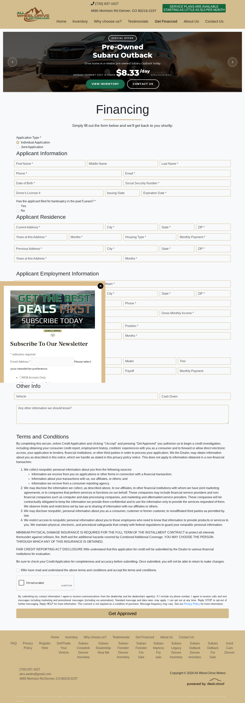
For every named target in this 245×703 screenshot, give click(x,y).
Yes (23, 206)
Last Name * (170, 163)
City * (110, 227)
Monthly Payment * (192, 237)
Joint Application (32, 147)
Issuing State (116, 193)
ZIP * (201, 227)
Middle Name (98, 163)
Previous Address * (29, 248)
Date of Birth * (25, 183)
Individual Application (35, 142)
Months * (76, 237)
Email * (130, 173)
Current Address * (28, 227)
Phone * (21, 173)
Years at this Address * (31, 237)
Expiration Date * (154, 193)
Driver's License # (28, 193)
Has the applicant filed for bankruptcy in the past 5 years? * (56, 201)
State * (166, 227)
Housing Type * (135, 237)
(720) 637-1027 (106, 4)
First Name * (24, 163)
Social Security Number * (142, 183)
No (23, 210)
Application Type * (28, 137)
